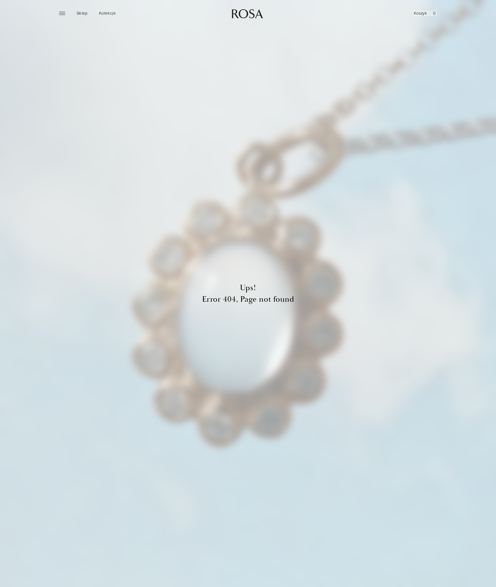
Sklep (82, 13)
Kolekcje (107, 13)
